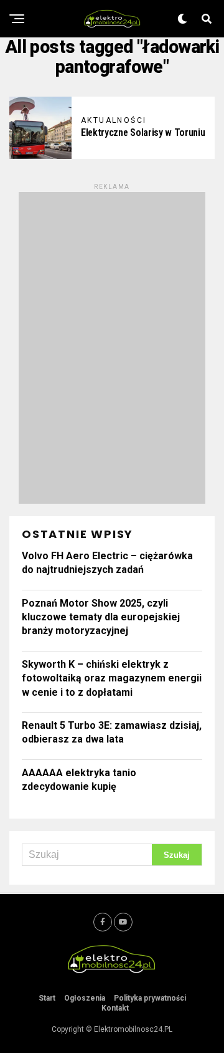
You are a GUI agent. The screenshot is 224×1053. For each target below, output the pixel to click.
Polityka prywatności (150, 998)
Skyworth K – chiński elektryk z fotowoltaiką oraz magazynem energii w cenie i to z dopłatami (112, 678)
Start (47, 998)
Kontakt (115, 1008)
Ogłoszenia (84, 998)
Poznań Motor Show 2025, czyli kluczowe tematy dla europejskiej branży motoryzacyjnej (101, 617)
